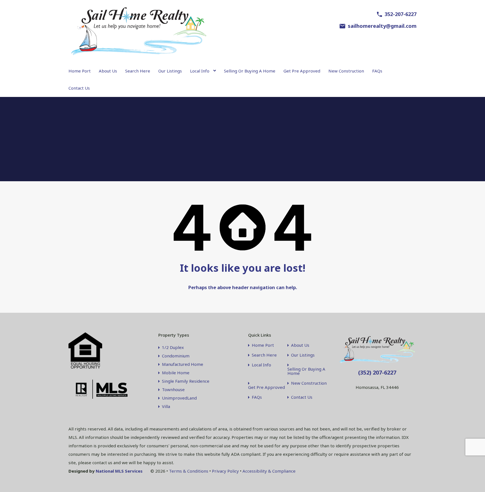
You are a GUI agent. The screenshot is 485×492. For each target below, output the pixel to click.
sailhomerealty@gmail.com (382, 25)
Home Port (79, 71)
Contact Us (79, 88)
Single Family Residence (185, 381)
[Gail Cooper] (138, 54)
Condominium (175, 356)
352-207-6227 (401, 14)
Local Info (199, 71)
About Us (108, 71)
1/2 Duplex (173, 347)
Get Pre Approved (301, 71)
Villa (166, 406)
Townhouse (173, 389)
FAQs (377, 71)
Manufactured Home (182, 364)
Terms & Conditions (188, 471)
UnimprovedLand (179, 398)
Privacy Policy (225, 471)
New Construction (346, 71)
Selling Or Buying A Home (249, 71)
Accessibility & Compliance (269, 471)
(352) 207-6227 (377, 372)
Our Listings (170, 71)
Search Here (137, 71)
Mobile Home (175, 372)
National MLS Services (119, 471)
